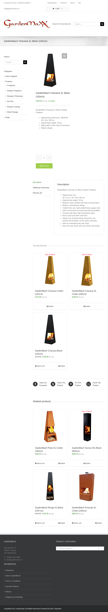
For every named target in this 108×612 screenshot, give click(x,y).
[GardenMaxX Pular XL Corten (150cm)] (50, 427)
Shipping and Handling (14, 597)
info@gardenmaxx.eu (11, 9)
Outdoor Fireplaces (14, 91)
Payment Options (12, 586)
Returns (8, 592)
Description (37, 182)
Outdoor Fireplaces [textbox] (78, 549)
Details (50, 306)
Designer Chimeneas (15, 96)
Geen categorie (11, 76)
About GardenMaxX (13, 576)
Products (9, 81)
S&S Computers (55, 609)
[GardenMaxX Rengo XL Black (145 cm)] (50, 487)
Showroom (10, 570)
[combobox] (80, 548)
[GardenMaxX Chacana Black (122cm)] (50, 330)
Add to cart (44, 166)
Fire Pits (10, 101)
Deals (8, 117)
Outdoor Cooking (13, 107)
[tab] (42, 182)
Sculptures (11, 85)
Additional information (41, 188)
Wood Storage (12, 112)
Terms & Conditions (13, 581)
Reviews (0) (37, 193)
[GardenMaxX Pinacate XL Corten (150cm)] (87, 487)
